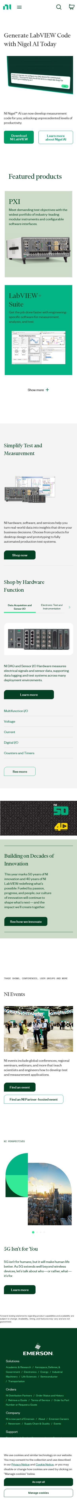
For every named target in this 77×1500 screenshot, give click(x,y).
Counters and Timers (19, 753)
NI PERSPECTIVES (14, 1141)
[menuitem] (59, 8)
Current (9, 732)
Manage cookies (38, 1492)
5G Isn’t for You (21, 1249)
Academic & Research (18, 1367)
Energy (44, 1372)
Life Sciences (29, 1376)
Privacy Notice (20, 1464)
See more (20, 771)
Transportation (16, 1381)
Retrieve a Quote (17, 1400)
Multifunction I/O (16, 711)
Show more (36, 390)
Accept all (38, 1481)
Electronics (30, 1372)
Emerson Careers (59, 1419)
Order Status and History (50, 1395)
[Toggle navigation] (20, 7)
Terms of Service (40, 1400)
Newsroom (14, 1423)
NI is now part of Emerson (20, 1419)
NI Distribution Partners (19, 1395)
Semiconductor (49, 1376)
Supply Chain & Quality (37, 1423)
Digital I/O (11, 742)
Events (57, 1423)
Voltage (9, 721)
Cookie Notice (45, 1464)
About (41, 1419)
